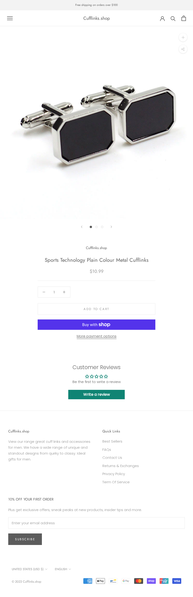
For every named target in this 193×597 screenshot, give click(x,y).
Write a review (96, 394)
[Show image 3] (102, 227)
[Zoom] (183, 37)
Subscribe (25, 539)
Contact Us (112, 457)
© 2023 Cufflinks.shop (26, 581)
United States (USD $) (28, 569)
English (61, 569)
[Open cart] (183, 18)
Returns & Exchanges (120, 465)
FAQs (106, 449)
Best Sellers (112, 441)
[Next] (111, 227)
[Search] (173, 18)
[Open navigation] (10, 18)
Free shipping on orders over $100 (96, 5)
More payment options (97, 336)
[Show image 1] (91, 227)
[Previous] (81, 227)
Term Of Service (116, 482)
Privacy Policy (113, 473)
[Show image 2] (96, 227)
